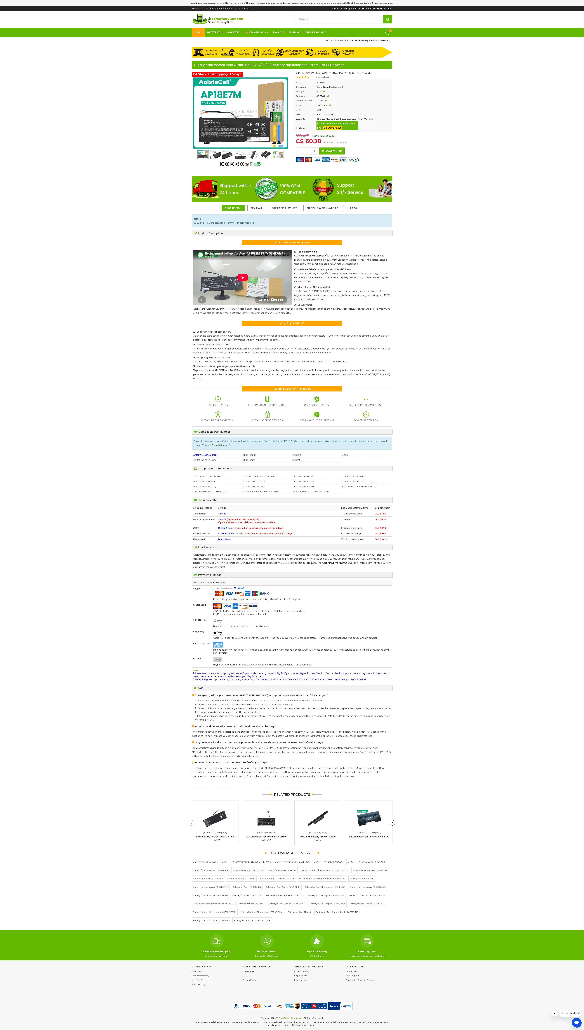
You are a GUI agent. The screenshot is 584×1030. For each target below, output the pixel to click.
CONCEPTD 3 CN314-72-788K (207, 476)
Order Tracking (315, 32)
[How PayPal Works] (340, 1006)
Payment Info (300, 980)
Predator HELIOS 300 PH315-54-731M (261, 491)
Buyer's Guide (339, 8)
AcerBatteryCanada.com (290, 1018)
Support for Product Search (360, 980)
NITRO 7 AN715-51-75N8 (303, 486)
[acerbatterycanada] (218, 19)
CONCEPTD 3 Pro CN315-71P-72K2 (259, 476)
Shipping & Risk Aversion (324, 208)
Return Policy (249, 980)
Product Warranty (200, 975)
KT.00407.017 (249, 460)
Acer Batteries (342, 40)
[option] (240, 113)
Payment (278, 32)
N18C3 (344, 455)
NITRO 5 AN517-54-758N (254, 486)
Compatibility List (284, 208)
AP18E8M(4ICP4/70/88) (204, 460)
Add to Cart (333, 151)
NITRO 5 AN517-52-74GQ (204, 486)
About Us (355, 8)
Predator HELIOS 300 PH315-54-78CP (310, 491)
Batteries (213, 32)
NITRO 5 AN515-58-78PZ (352, 481)
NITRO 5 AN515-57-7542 (303, 481)
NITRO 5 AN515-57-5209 (204, 481)
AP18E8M (296, 460)
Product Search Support (216, 445)
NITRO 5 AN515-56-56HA (352, 476)
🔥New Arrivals (255, 32)
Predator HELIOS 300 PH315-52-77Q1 (359, 486)
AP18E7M (296, 455)
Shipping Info (300, 975)
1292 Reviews (322, 77)
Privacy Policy (198, 984)
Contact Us (370, 8)
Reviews (256, 208)
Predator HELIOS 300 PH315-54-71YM (211, 491)
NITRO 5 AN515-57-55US (254, 481)
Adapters (233, 32)
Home (198, 32)
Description (233, 208)
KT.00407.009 (249, 455)
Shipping (294, 32)
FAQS (353, 208)
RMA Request (352, 975)
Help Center (386, 8)
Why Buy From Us (200, 980)
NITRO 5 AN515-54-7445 (303, 476)
